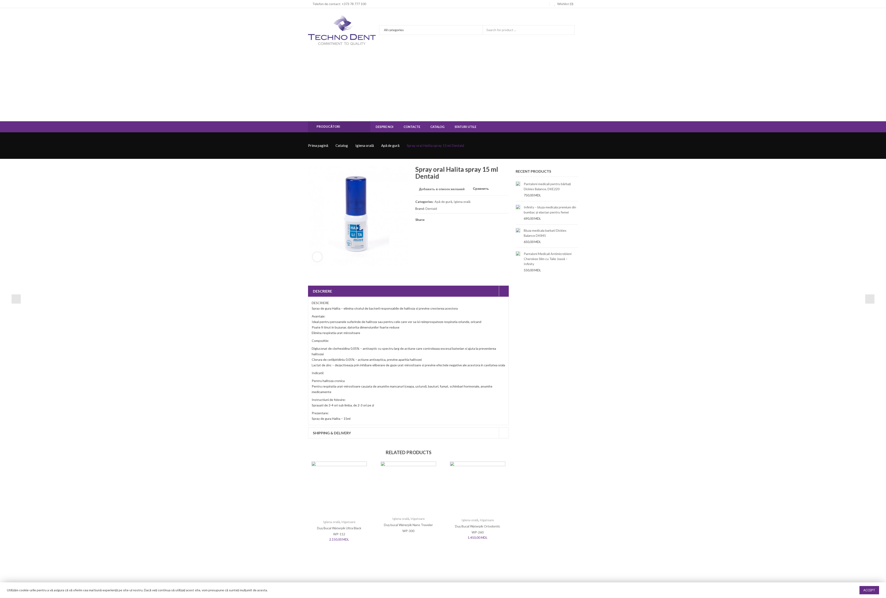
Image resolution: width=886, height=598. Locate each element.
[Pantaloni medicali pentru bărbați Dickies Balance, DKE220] (518, 189)
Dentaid (431, 208)
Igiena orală (364, 145)
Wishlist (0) (565, 4)
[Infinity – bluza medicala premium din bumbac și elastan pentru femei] (518, 213)
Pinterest (445, 219)
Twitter (437, 219)
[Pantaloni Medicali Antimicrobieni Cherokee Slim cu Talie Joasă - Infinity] (518, 261)
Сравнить (481, 188)
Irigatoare (348, 522)
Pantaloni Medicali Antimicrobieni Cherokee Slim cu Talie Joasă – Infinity (548, 259)
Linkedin (462, 219)
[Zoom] (317, 256)
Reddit (470, 219)
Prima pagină (318, 145)
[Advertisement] (443, 86)
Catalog (341, 145)
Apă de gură (390, 145)
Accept (869, 590)
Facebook (429, 219)
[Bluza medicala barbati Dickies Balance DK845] (518, 236)
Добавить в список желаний (442, 189)
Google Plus (454, 219)
